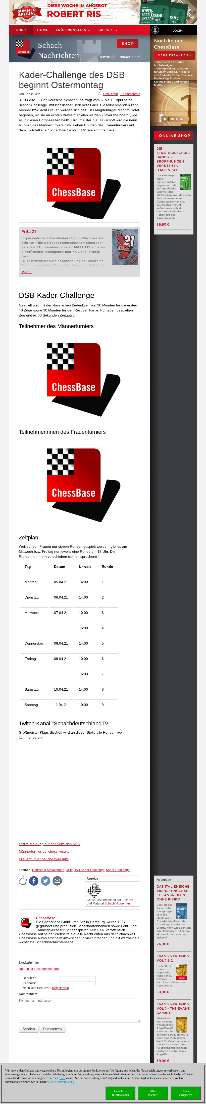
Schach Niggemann (118, 903)
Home (42, 30)
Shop (21, 30)
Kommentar (27, 994)
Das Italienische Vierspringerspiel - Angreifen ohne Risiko (173, 892)
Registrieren (60, 988)
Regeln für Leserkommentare (39, 969)
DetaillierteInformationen (120, 1093)
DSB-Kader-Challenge (89, 870)
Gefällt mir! (110, 94)
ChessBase (45, 918)
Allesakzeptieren (185, 1093)
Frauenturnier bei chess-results (44, 859)
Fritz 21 (28, 231)
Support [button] (106, 30)
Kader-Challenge (118, 870)
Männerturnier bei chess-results (44, 851)
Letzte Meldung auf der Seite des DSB (49, 844)
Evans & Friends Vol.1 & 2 (173, 958)
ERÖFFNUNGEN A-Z (73, 30)
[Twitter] (45, 880)
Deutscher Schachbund (48, 870)
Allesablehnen (153, 1093)
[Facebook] (33, 880)
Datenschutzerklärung (61, 1082)
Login (178, 30)
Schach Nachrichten (58, 50)
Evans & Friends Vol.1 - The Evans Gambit (173, 1008)
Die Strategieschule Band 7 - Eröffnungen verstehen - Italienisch (174, 159)
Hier (62, 1078)
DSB (69, 870)
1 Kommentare (130, 94)
